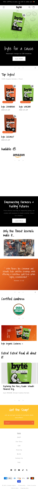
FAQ (19, 462)
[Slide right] (23, 160)
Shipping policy (24, 488)
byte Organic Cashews (11, 343)
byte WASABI (25, 106)
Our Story (19, 441)
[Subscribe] (32, 423)
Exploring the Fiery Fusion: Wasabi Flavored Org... (18, 387)
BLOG (19, 454)
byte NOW (19, 59)
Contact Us (19, 458)
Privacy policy (21, 485)
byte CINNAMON (8, 106)
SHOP (19, 437)
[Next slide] (23, 68)
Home (19, 433)
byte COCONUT (7, 136)
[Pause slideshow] (36, 68)
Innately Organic (11, 485)
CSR (19, 446)
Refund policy (15, 488)
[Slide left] (15, 160)
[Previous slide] (15, 68)
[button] (4, 7)
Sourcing (19, 450)
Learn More (19, 221)
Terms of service (31, 485)
